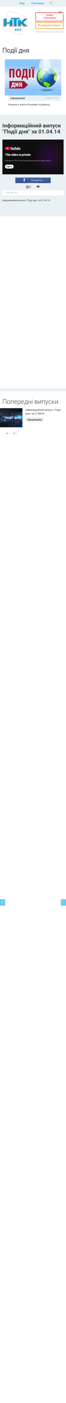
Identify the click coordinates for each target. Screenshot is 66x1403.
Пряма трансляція (49, 16)
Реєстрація (37, 3)
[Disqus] (33, 258)
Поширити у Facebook (35, 181)
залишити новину (51, 25)
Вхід (22, 3)
